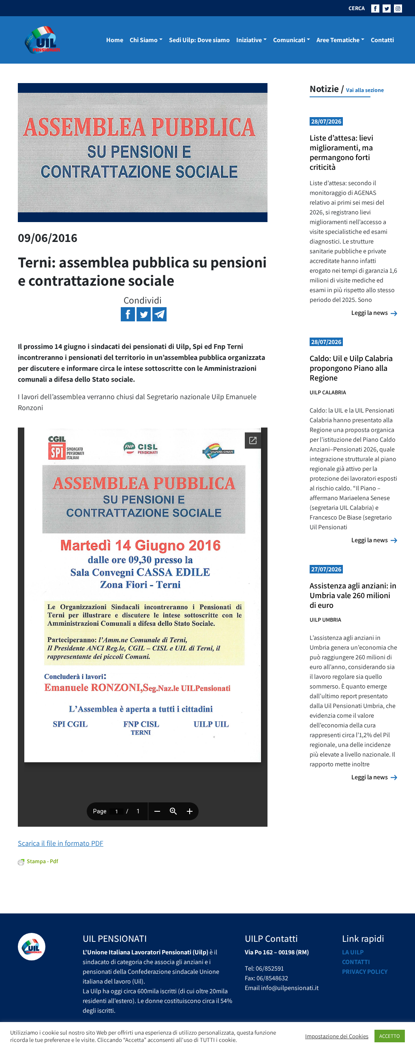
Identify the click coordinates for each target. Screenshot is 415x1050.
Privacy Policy (364, 971)
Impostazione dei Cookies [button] (336, 1036)
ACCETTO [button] (389, 1036)
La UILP (353, 952)
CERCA (357, 8)
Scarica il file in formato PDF (60, 843)
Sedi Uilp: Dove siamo (199, 40)
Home (114, 40)
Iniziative (249, 40)
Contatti (382, 40)
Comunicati (289, 40)
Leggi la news (374, 312)
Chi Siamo (144, 40)
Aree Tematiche (338, 40)
